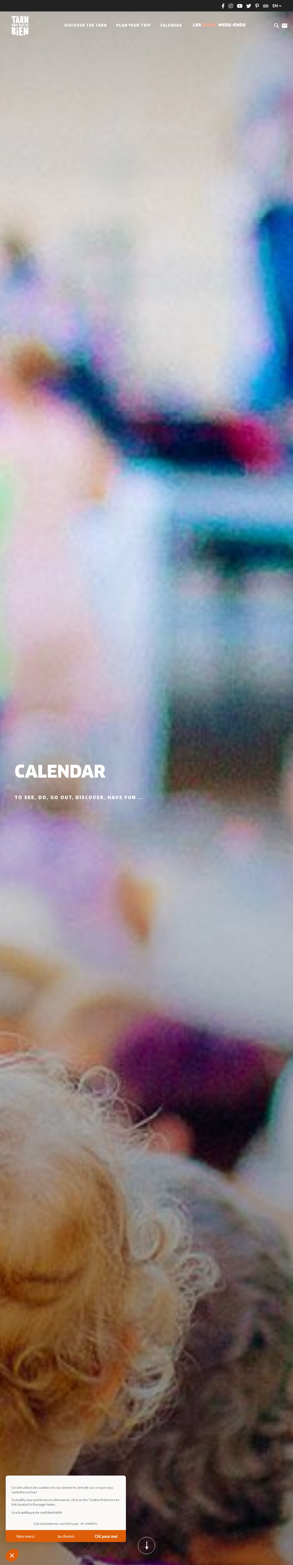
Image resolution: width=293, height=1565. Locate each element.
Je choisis (65, 1536)
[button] (12, 1555)
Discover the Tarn (85, 26)
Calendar (171, 26)
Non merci (26, 1536)
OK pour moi (106, 1536)
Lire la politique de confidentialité (36, 1512)
